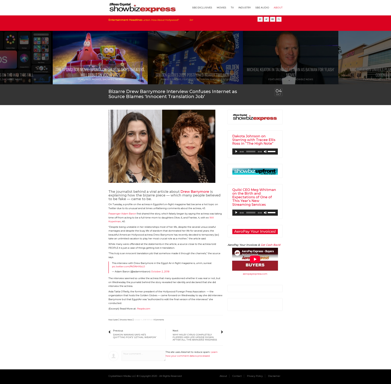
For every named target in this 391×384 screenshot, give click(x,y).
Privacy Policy (255, 376)
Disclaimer (274, 376)
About (278, 7)
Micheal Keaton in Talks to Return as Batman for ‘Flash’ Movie (290, 72)
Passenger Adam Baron (122, 213)
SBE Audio (262, 7)
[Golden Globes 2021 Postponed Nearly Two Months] (195, 57)
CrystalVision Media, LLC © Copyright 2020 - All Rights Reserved (145, 376)
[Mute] (265, 151)
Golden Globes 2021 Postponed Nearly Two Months (195, 75)
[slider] (272, 151)
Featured (84, 79)
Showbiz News (12, 79)
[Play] (236, 151)
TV (232, 7)
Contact (237, 376)
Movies (221, 7)
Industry (244, 7)
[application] (255, 151)
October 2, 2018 (160, 271)
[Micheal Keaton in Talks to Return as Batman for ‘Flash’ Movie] (290, 57)
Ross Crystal (113, 320)
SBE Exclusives (202, 7)
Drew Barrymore (195, 192)
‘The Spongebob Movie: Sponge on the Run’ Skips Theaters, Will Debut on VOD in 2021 (100, 72)
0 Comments (159, 320)
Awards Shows (171, 79)
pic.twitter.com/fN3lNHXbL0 (128, 266)
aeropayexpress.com (255, 273)
